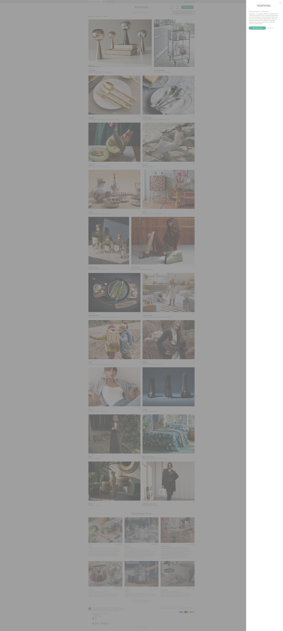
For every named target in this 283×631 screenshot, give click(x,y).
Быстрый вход (257, 28)
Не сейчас (270, 28)
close (280, 2)
